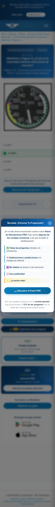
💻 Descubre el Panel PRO (27, 290)
